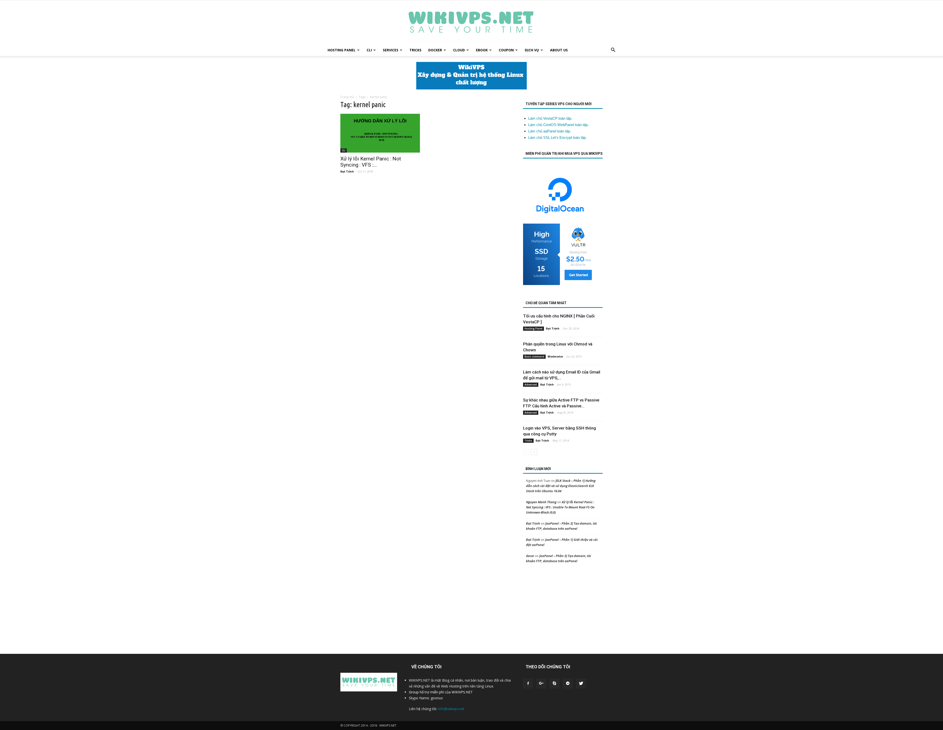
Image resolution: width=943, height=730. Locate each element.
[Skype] (554, 683)
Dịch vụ (532, 50)
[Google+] (541, 683)
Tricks (415, 50)
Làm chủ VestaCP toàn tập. (550, 118)
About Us (559, 50)
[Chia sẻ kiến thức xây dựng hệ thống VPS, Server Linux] (471, 22)
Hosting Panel (342, 50)
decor (530, 556)
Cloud (459, 50)
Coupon (506, 50)
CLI (369, 50)
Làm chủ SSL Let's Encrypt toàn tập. (557, 137)
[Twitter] (581, 683)
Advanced (531, 384)
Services (390, 50)
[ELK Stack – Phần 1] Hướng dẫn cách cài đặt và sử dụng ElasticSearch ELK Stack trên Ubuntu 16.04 (561, 485)
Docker (435, 50)
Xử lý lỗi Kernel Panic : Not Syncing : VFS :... (370, 162)
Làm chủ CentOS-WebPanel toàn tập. (558, 125)
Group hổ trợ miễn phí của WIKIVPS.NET (441, 692)
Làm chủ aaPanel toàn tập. (549, 131)
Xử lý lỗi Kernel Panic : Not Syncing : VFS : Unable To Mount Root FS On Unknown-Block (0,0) (560, 507)
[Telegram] (568, 683)
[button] (613, 50)
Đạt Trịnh (347, 171)
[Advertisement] (562, 605)
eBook (482, 50)
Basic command (534, 356)
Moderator (555, 356)
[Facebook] (528, 683)
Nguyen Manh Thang (541, 502)
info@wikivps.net (451, 708)
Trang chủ (347, 97)
